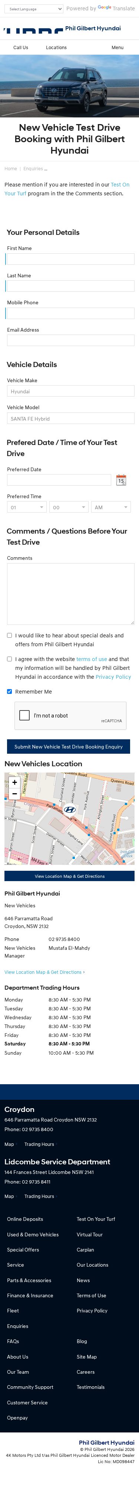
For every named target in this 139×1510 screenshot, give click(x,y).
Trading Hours (39, 1144)
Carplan (85, 1249)
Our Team (18, 1372)
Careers (86, 1372)
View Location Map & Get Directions (70, 876)
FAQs (13, 1341)
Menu (117, 47)
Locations (56, 47)
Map (9, 1144)
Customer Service (27, 1402)
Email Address (23, 329)
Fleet (13, 1310)
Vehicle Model (23, 407)
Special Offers (23, 1249)
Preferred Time (24, 496)
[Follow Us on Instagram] (49, 1092)
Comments (19, 558)
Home (10, 168)
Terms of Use (91, 1295)
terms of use (91, 658)
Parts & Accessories (29, 1280)
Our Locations (92, 1264)
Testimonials (91, 1387)
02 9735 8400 (64, 939)
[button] (69, 810)
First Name (19, 248)
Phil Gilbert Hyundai (93, 28)
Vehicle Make (22, 380)
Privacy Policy (113, 676)
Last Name (19, 275)
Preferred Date (24, 469)
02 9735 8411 (36, 1181)
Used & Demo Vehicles (33, 1234)
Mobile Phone (23, 302)
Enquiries (33, 168)
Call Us (20, 47)
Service (15, 1264)
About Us (17, 1356)
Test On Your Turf (96, 1219)
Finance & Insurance (30, 1295)
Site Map (87, 1356)
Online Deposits (25, 1219)
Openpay (17, 1417)
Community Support (30, 1387)
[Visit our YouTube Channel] (69, 1092)
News (83, 1280)
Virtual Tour (90, 1234)
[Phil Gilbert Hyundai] (33, 28)
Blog (82, 1341)
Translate (124, 8)
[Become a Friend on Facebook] (89, 1092)
